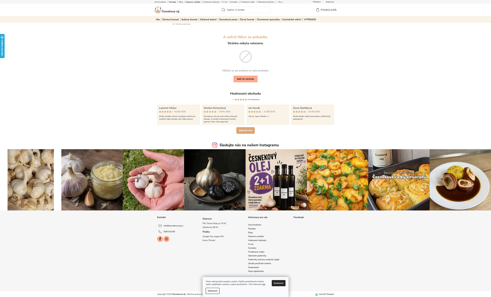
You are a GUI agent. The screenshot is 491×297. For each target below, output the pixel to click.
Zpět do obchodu (245, 79)
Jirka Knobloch (160, 2)
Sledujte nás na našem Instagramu (249, 145)
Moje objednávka (256, 271)
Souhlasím (279, 283)
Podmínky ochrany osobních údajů (263, 259)
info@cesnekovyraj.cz (173, 225)
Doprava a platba (193, 2)
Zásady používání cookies (259, 263)
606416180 (169, 231)
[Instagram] (166, 239)
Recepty (172, 2)
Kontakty (233, 2)
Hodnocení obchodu (211, 2)
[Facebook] (160, 239)
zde (263, 284)
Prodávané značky (248, 2)
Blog (181, 2)
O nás (224, 2)
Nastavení (212, 290)
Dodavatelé (253, 267)
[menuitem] (158, 19)
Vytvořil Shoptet (326, 294)
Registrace (330, 2)
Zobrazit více (245, 130)
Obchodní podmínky (266, 2)
